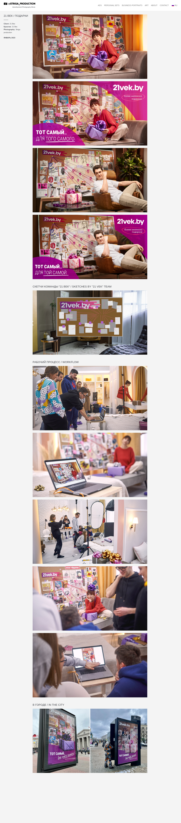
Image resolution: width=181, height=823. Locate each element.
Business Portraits (132, 5)
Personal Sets (111, 5)
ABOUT (154, 5)
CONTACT (164, 5)
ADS (100, 5)
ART (146, 5)
